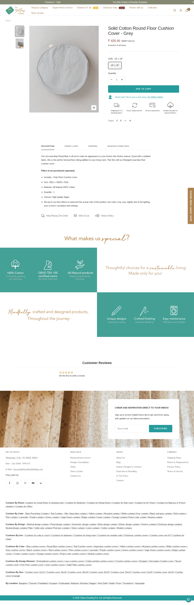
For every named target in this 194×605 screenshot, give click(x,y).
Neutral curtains (155, 517)
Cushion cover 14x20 (164, 572)
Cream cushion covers (24, 554)
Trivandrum (128, 583)
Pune (118, 583)
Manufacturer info (118, 146)
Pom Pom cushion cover (31, 565)
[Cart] (186, 10)
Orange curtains (119, 517)
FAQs (73, 467)
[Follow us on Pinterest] (25, 483)
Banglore (23, 583)
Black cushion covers (36, 550)
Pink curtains (12, 517)
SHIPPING (92, 146)
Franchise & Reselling (126, 471)
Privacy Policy (174, 467)
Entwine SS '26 (87, 7)
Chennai (32, 583)
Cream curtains (103, 517)
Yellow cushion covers (130, 546)
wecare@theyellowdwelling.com (28, 469)
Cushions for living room (85, 535)
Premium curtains (61, 528)
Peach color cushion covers (73, 554)
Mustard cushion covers (153, 546)
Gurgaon (53, 583)
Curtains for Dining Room (99, 503)
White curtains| (128, 513)
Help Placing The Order (57, 215)
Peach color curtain (137, 517)
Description (47, 146)
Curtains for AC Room (145, 503)
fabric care (71, 146)
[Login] (181, 10)
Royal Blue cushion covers (59, 546)
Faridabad (42, 583)
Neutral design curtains (16, 528)
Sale (47, 2)
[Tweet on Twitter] (125, 121)
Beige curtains (88, 517)
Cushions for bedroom (61, 535)
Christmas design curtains (169, 524)
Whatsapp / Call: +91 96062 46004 (21, 458)
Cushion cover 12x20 (142, 572)
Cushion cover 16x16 (56, 572)
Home (8, 21)
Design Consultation (79, 462)
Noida (111, 583)
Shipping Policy (174, 458)
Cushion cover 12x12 (35, 572)
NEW (95, 8)
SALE (122, 8)
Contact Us (75, 476)
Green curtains (52, 517)
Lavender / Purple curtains (31, 517)
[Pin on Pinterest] (121, 121)
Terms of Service (175, 471)
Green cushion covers (132, 550)
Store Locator (37, 13)
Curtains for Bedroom (75, 503)
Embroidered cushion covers (50, 561)
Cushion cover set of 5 (160, 535)
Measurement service (80, 458)
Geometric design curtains (84, 524)
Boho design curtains (107, 524)
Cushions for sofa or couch (37, 535)
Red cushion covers (58, 550)
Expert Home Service (63, 7)
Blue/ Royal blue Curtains (37, 513)
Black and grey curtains (161, 513)
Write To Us (84, 215)
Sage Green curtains (70, 517)
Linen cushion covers (55, 565)
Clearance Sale (113, 7)
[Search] (175, 10)
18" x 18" (115, 65)
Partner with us (136, 7)
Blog (118, 462)
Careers (120, 480)
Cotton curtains (108, 528)
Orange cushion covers (47, 554)
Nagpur (92, 583)
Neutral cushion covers (98, 554)
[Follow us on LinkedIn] (41, 483)
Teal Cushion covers (83, 546)
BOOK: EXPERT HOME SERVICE (191, 206)
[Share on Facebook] (117, 121)
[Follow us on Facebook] (9, 483)
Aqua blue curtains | (79, 513)
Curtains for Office (23, 506)
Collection (152, 7)
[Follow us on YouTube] (33, 483)
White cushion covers (176, 546)
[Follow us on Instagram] (17, 483)
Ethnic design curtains (129, 524)
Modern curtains (124, 528)
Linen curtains (92, 528)
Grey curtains (142, 513)
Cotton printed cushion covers (100, 561)
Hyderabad (64, 583)
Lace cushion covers (74, 561)
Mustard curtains (112, 513)
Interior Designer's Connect (129, 467)
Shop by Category (39, 7)
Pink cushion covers (78, 550)
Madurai (74, 583)
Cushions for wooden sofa (110, 535)
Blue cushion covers (35, 546)
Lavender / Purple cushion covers (105, 550)
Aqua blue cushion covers (106, 546)
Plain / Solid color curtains (40, 528)
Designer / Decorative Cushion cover (156, 561)
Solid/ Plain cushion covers (79, 565)
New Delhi (102, 583)
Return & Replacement (177, 462)
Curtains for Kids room (122, 503)
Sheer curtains (78, 528)
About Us (120, 458)
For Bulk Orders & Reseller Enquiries (118, 2)
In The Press (122, 476)
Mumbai (84, 583)
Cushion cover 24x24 (121, 572)
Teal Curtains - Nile (59, 513)
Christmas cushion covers (136, 535)
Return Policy (107, 215)
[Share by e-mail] (130, 121)
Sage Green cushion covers (158, 550)
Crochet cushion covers (126, 561)
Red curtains (179, 513)
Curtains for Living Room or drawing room (44, 503)
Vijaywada (139, 583)
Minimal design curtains (38, 524)
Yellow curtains (95, 513)
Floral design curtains (60, 524)
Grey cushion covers (15, 550)
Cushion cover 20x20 (99, 572)
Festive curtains (148, 524)
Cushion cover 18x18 (78, 572)
